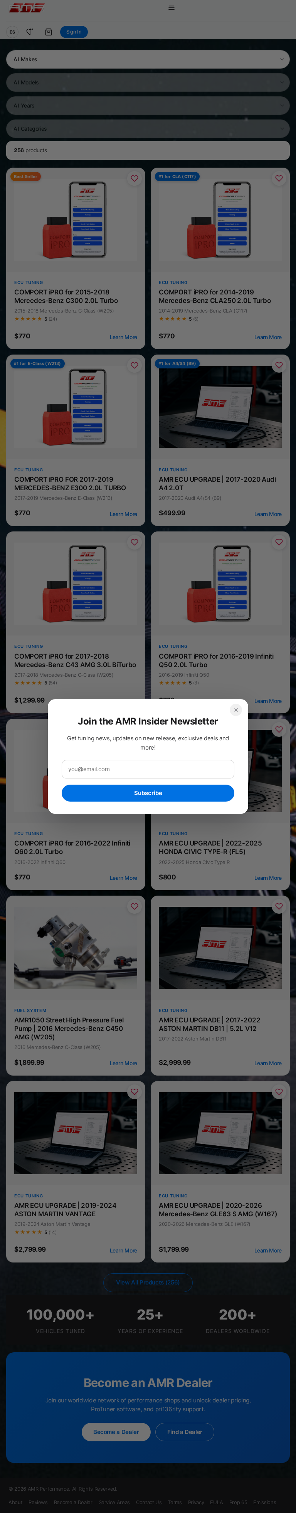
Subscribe (148, 793)
